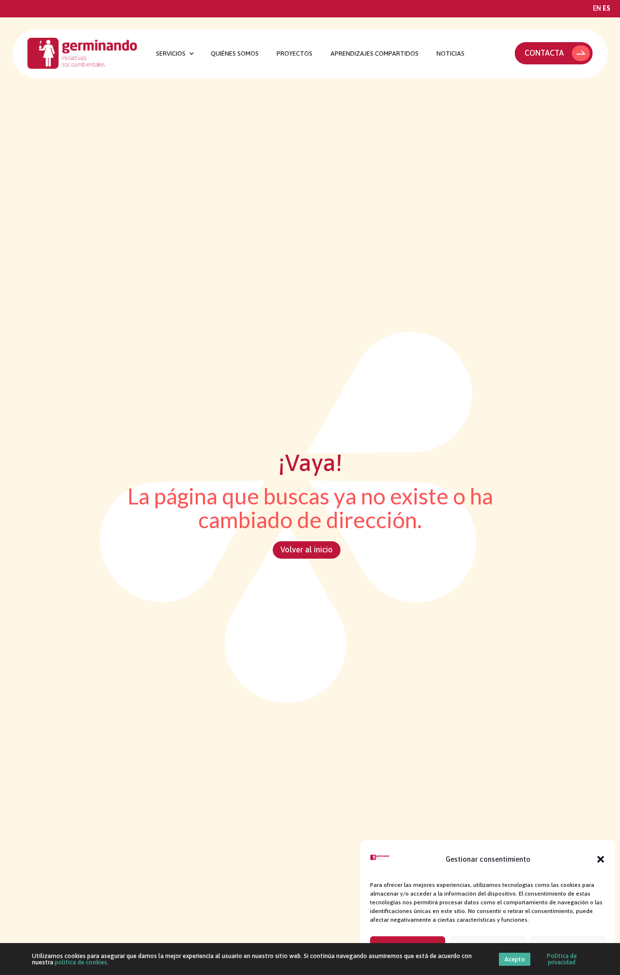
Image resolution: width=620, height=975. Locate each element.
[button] (600, 859)
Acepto (514, 959)
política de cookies (81, 962)
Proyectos (294, 53)
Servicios (171, 53)
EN (597, 8)
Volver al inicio (306, 549)
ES (606, 8)
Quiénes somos (235, 53)
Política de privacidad (562, 959)
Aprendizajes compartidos (374, 53)
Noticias (450, 53)
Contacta (544, 52)
